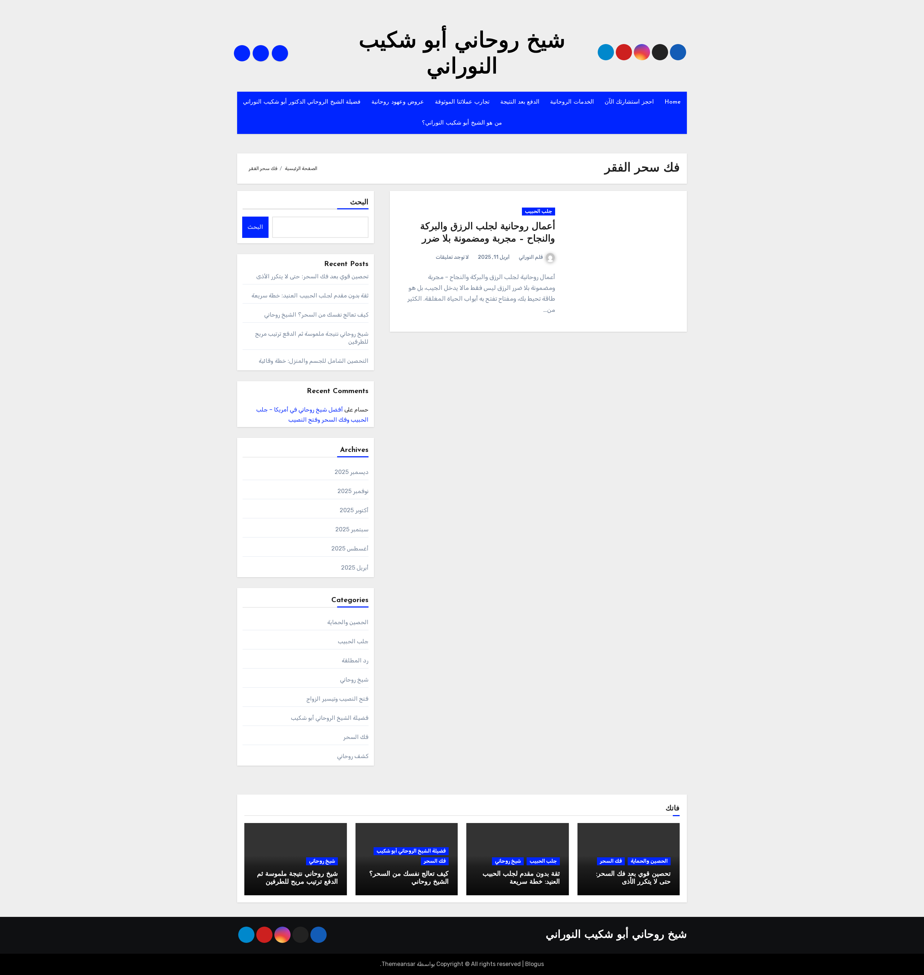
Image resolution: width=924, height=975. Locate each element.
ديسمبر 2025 (352, 472)
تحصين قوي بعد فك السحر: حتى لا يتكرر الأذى (312, 276)
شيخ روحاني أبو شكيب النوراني (616, 935)
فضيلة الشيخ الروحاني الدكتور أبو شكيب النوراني (302, 102)
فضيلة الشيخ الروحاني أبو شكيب (330, 717)
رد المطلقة (355, 660)
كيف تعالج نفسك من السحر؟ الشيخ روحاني (316, 314)
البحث (359, 202)
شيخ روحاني (354, 679)
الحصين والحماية (348, 622)
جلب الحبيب (538, 211)
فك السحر (356, 737)
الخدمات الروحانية (572, 102)
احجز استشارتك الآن (629, 102)
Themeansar (398, 964)
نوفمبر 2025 (353, 491)
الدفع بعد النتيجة (519, 102)
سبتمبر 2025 (352, 529)
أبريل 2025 (355, 567)
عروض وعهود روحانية (397, 102)
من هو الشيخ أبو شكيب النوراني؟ (462, 123)
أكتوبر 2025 (354, 510)
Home (672, 102)
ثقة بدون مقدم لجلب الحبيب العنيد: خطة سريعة (310, 295)
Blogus (534, 964)
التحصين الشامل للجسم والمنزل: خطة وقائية (314, 360)
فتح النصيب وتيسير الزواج (337, 698)
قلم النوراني (531, 257)
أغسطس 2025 (350, 548)
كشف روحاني (353, 756)
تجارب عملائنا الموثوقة (462, 102)
